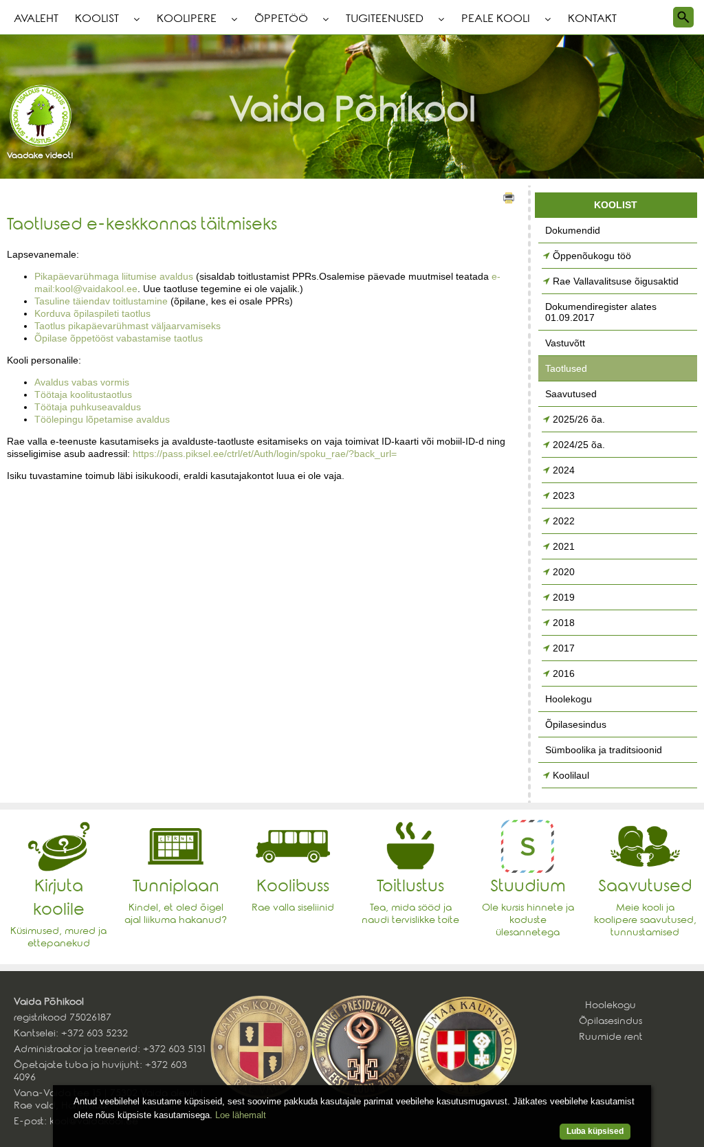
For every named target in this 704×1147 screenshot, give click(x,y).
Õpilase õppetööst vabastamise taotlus (118, 338)
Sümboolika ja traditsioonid (603, 749)
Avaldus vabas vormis (81, 382)
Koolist (97, 19)
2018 (564, 622)
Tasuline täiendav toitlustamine (101, 301)
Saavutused (571, 393)
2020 (564, 571)
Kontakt (592, 19)
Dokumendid (572, 230)
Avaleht (36, 19)
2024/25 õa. (579, 444)
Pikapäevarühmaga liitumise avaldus (113, 276)
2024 (564, 470)
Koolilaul (571, 775)
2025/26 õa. (579, 419)
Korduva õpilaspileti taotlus (92, 313)
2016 (564, 673)
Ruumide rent (611, 1038)
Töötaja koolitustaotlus (83, 394)
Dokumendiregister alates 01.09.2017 (601, 312)
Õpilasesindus (575, 724)
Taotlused (566, 368)
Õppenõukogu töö (592, 255)
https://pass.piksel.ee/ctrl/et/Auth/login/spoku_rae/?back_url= (265, 453)
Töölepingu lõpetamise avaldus (102, 419)
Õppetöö (281, 19)
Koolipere (187, 19)
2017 (564, 648)
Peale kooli (495, 19)
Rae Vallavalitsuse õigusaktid (616, 281)
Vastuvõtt (565, 342)
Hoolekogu (568, 698)
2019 (564, 597)
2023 (564, 495)
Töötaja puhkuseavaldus (87, 406)
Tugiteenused (385, 19)
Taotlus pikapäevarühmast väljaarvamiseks (127, 325)
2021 (564, 546)
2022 (564, 520)
